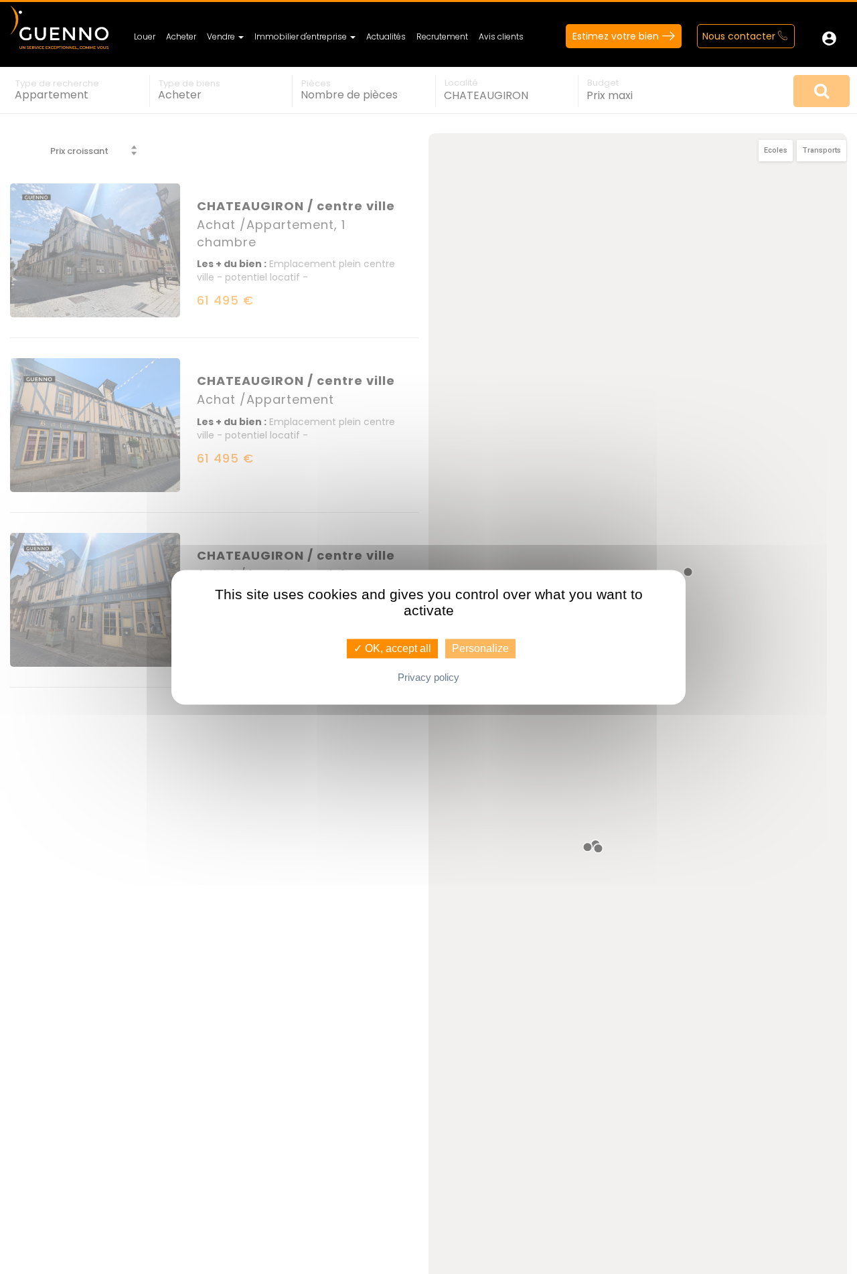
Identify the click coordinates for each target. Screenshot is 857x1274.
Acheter (181, 36)
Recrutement (442, 36)
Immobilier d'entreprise (301, 36)
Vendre (222, 36)
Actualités (386, 36)
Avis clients (501, 36)
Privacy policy (428, 677)
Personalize (480, 648)
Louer (144, 36)
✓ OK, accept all (392, 648)
